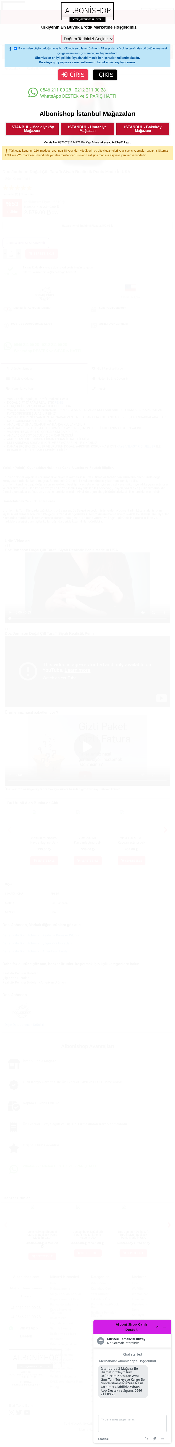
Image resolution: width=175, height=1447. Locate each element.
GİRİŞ (77, 74)
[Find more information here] (132, 1381)
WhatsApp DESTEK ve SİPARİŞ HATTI (78, 93)
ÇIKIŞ (106, 74)
